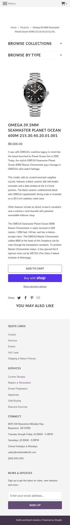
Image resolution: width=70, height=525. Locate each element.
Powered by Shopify (52, 520)
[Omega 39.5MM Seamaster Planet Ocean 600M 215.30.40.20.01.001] (35, 91)
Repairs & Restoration (19, 382)
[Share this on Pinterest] (31, 298)
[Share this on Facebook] (25, 298)
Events (11, 346)
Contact (12, 334)
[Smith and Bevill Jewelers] (35, 17)
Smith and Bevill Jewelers (28, 520)
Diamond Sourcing (17, 407)
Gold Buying (14, 400)
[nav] (9, 3)
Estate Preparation (17, 388)
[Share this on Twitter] (18, 298)
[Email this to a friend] (38, 298)
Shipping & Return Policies (22, 358)
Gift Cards (13, 352)
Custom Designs (16, 376)
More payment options (35, 286)
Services (12, 340)
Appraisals (13, 394)
